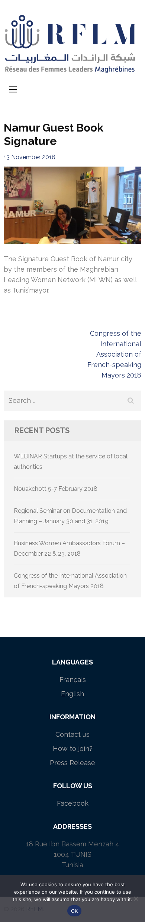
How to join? (73, 748)
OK (74, 911)
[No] (135, 898)
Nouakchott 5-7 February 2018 (55, 488)
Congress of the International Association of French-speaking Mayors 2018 (114, 354)
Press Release (72, 763)
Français (72, 679)
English (72, 694)
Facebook (72, 803)
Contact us (72, 734)
